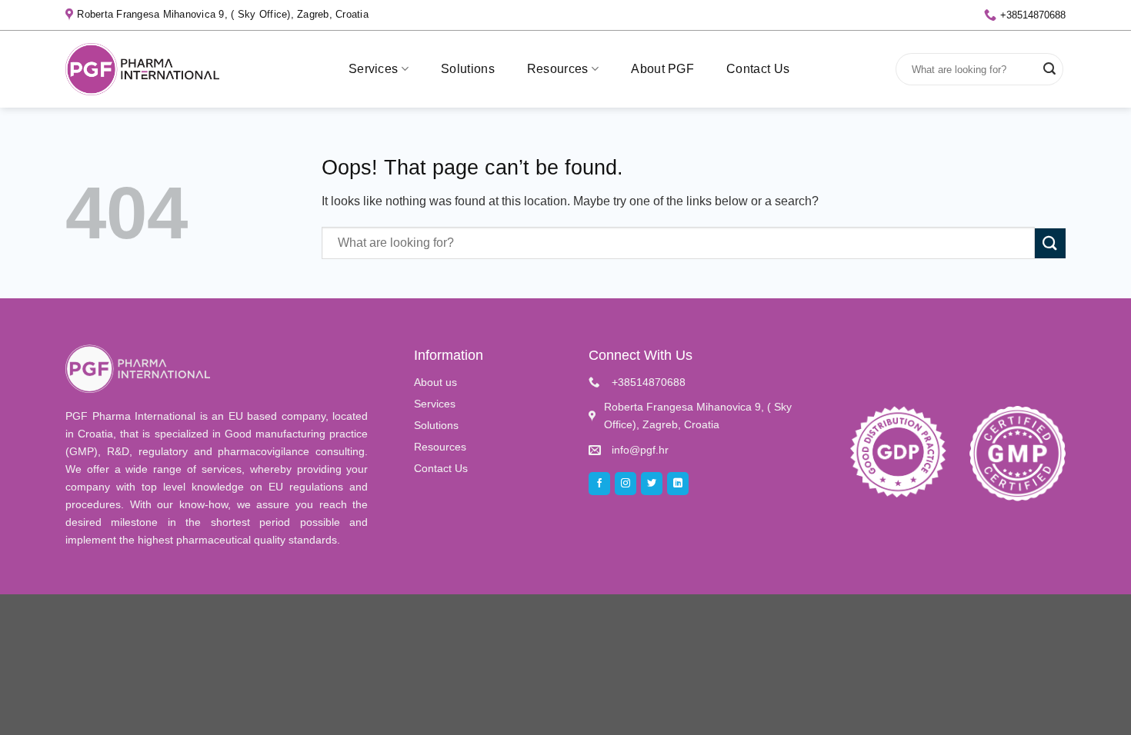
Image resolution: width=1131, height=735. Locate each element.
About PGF (662, 68)
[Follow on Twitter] (651, 483)
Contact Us (757, 68)
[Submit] (1049, 69)
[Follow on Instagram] (625, 483)
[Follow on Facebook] (599, 483)
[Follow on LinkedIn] (678, 483)
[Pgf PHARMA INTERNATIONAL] (142, 69)
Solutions (468, 68)
